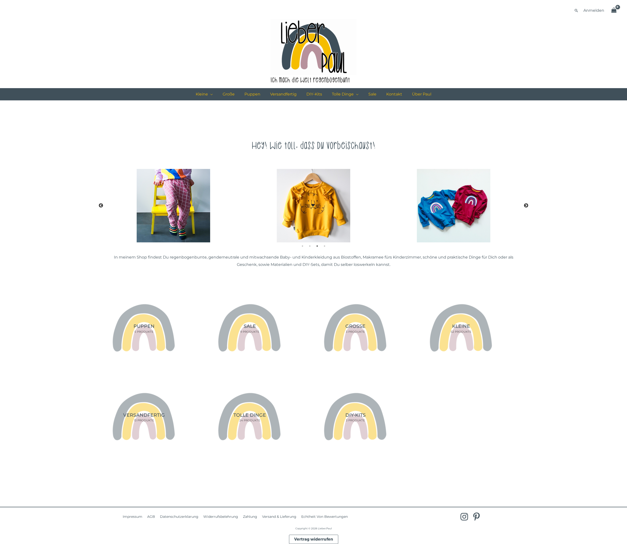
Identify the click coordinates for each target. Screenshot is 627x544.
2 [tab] (309, 246)
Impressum (132, 516)
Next (526, 205)
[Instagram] (464, 516)
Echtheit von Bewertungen (324, 516)
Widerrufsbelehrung (220, 516)
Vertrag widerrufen (313, 539)
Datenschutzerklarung (179, 516)
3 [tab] (317, 246)
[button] (576, 10)
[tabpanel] (314, 205)
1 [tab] (302, 246)
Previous (100, 205)
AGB (151, 516)
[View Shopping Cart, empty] (613, 10)
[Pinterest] (476, 516)
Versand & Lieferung (279, 516)
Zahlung (250, 516)
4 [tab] (324, 246)
